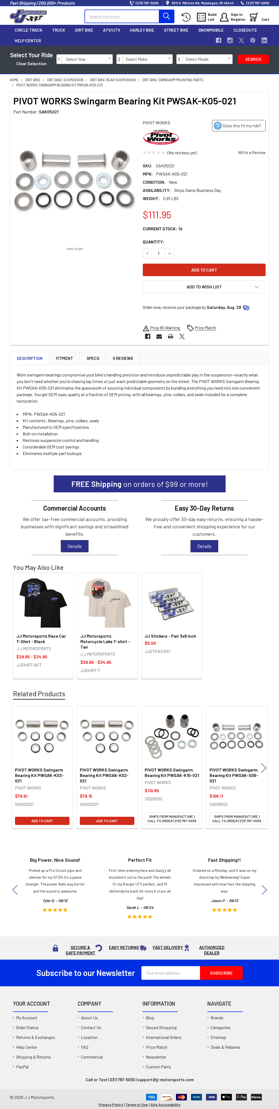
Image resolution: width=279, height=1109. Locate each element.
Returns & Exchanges (35, 1037)
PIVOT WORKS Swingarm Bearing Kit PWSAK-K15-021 (172, 772)
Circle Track (28, 30)
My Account (26, 1017)
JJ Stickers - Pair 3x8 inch (170, 635)
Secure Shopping (161, 1027)
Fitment (64, 358)
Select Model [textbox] (197, 59)
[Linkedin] (264, 40)
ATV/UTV (111, 30)
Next (263, 768)
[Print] (170, 336)
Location (89, 1037)
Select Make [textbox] (136, 59)
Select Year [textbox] (76, 59)
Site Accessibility (165, 1104)
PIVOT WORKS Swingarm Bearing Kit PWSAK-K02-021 (104, 775)
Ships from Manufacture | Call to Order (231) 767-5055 (171, 818)
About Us (89, 1017)
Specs (93, 358)
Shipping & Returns (33, 1056)
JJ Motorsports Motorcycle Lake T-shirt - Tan (105, 641)
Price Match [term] (205, 327)
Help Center (28, 40)
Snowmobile (211, 30)
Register (238, 19)
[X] (241, 40)
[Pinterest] (253, 40)
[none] (74, 181)
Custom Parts (158, 1066)
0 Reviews (123, 358)
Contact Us (91, 1027)
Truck (58, 30)
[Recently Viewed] (187, 17)
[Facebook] (218, 40)
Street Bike (176, 30)
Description (30, 358)
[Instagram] (230, 40)
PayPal (22, 1066)
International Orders (163, 1037)
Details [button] (75, 546)
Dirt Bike (84, 30)
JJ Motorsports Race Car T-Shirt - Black (41, 638)
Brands (217, 1017)
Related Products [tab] (39, 693)
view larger (74, 248)
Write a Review (252, 152)
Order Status (27, 1027)
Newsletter (156, 1056)
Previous (15, 768)
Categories (221, 1027)
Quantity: (153, 241)
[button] (204, 287)
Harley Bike (142, 30)
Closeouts (245, 30)
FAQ (84, 1047)
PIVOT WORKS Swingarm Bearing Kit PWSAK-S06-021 (234, 775)
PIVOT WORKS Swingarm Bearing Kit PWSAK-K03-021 (39, 775)
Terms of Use (136, 1104)
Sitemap (218, 1037)
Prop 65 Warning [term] (165, 327)
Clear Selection (31, 63)
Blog (150, 1017)
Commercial (92, 1056)
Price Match (156, 1047)
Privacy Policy (111, 1104)
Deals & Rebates (225, 1047)
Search (253, 59)
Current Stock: (163, 228)
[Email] (159, 336)
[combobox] (88, 59)
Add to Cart (42, 821)
